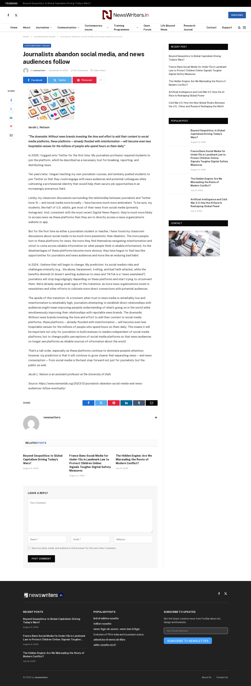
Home (13, 27)
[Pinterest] (11, 126)
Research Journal (189, 27)
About (26, 27)
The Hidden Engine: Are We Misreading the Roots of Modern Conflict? (134, 459)
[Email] (11, 135)
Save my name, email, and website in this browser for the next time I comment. (74, 548)
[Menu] (244, 27)
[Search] (239, 27)
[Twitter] (11, 109)
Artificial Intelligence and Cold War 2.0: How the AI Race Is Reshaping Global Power (209, 203)
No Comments (81, 70)
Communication (66, 27)
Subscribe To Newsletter (187, 641)
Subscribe (237, 15)
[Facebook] (11, 100)
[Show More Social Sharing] (100, 80)
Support (227, 27)
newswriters (39, 70)
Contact (211, 27)
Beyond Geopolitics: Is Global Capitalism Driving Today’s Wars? (42, 459)
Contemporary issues (93, 27)
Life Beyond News (168, 27)
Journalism (42, 27)
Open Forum (147, 27)
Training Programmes (121, 27)
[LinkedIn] (11, 117)
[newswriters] (125, 15)
